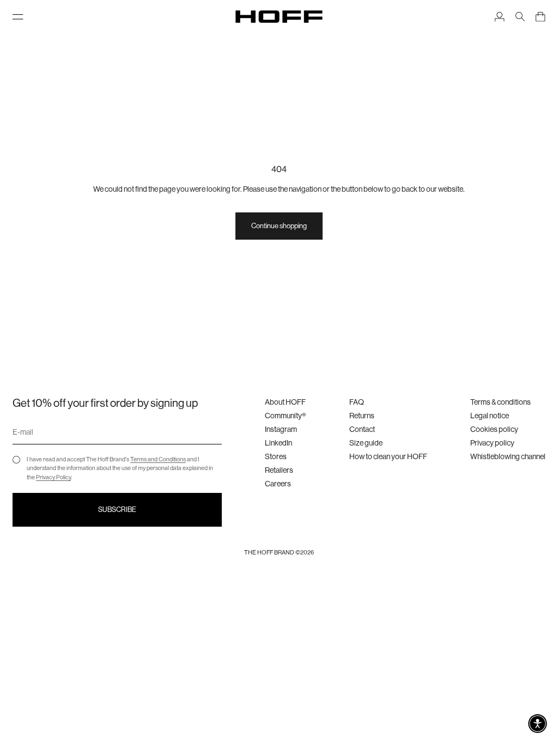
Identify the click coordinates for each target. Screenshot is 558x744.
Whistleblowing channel (507, 456)
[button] (537, 723)
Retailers (279, 470)
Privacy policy (492, 442)
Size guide (366, 442)
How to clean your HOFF (388, 456)
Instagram (281, 429)
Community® (285, 415)
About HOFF (285, 402)
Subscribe (117, 509)
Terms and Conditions (158, 459)
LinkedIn (278, 442)
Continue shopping (279, 226)
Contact (362, 429)
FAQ (356, 402)
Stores (276, 456)
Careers (278, 483)
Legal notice (489, 415)
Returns (361, 415)
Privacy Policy (53, 477)
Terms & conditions (500, 402)
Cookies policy (494, 429)
